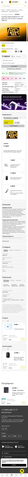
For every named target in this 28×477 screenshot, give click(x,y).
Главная (2, 476)
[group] (13, 32)
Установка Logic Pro (19, 329)
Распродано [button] (17, 14)
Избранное (16, 476)
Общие (6, 250)
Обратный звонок (6, 412)
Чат (21, 476)
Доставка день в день (22, 285)
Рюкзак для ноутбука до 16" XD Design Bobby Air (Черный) (19, 359)
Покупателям (8, 457)
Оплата (12, 280)
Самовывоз (5, 88)
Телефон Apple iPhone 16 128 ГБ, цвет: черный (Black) (18, 394)
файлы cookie (11, 460)
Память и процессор (15, 250)
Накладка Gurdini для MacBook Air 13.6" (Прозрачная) (15, 166)
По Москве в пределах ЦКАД (14, 285)
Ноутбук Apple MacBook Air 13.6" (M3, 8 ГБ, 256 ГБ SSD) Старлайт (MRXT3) (12, 151)
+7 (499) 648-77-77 (26, 2)
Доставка (4, 84)
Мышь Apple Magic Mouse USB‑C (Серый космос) (16, 178)
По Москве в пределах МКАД (6, 285)
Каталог (11, 476)
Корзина (25, 476)
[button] (24, 117)
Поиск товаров (6, 6)
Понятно (14, 465)
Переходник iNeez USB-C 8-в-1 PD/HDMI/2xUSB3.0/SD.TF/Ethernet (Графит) (16, 192)
